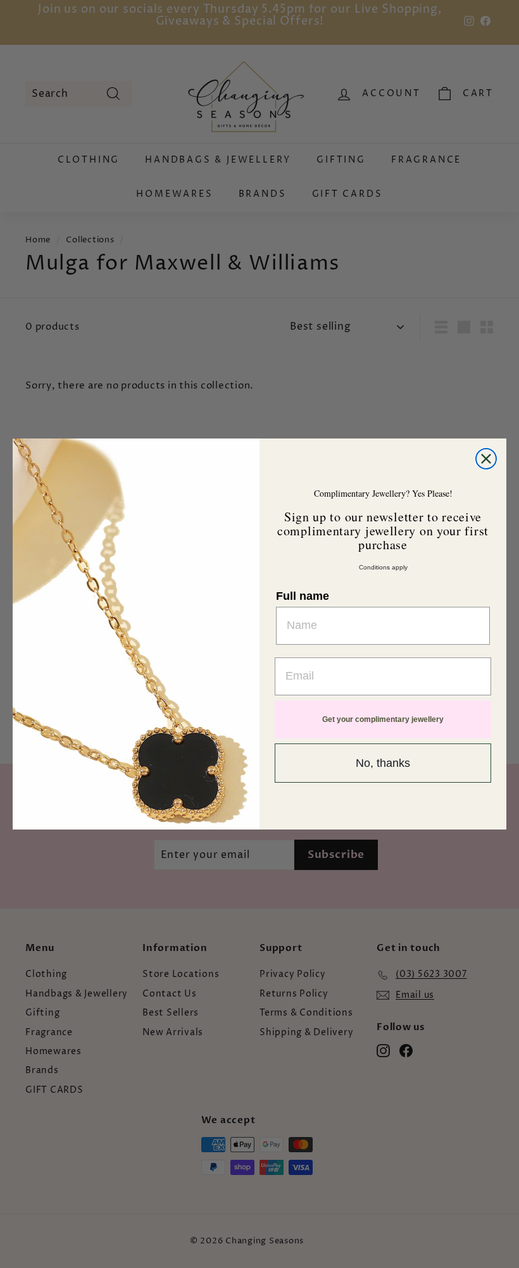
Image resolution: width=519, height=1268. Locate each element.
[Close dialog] (486, 459)
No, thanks (383, 763)
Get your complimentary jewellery (383, 719)
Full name (302, 596)
